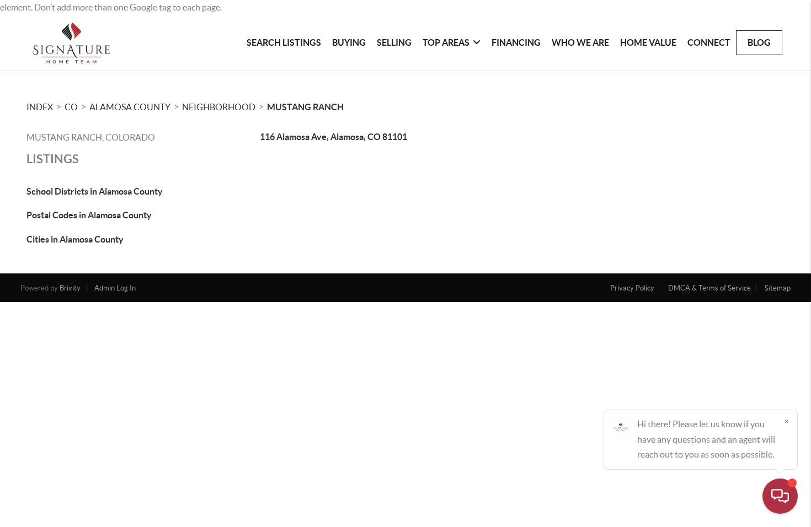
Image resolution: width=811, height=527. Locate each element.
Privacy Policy (632, 288)
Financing (516, 42)
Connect (708, 42)
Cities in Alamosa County (75, 239)
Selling (394, 42)
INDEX (39, 107)
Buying (349, 42)
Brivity (70, 288)
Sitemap (778, 288)
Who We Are (580, 42)
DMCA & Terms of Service (709, 288)
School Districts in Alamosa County (94, 191)
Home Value (648, 42)
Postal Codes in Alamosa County (89, 215)
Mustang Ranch (305, 107)
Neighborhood (218, 107)
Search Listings (284, 42)
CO (71, 107)
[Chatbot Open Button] (780, 496)
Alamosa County (129, 107)
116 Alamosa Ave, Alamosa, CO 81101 (333, 136)
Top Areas (446, 42)
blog (759, 42)
